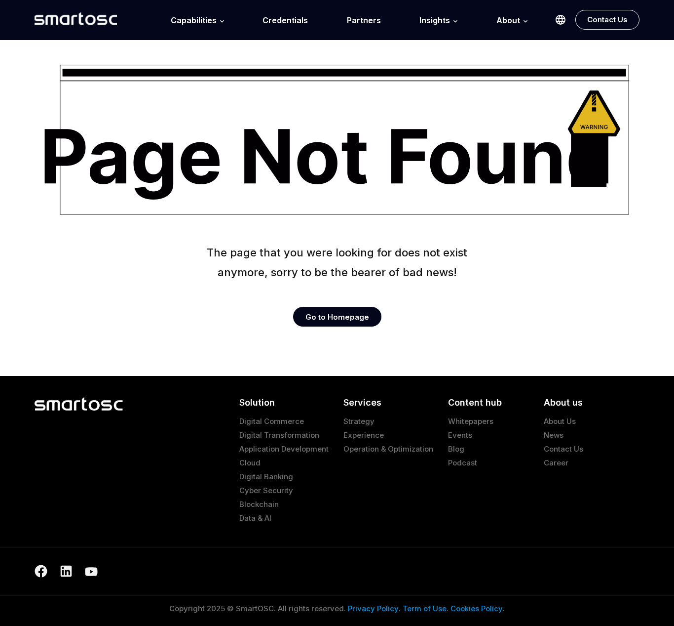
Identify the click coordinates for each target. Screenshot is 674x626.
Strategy (358, 421)
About (508, 20)
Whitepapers (470, 421)
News (553, 435)
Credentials (285, 20)
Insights (434, 20)
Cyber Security (266, 490)
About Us (560, 421)
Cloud (250, 462)
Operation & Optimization (388, 449)
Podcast (462, 462)
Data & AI (255, 518)
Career (556, 462)
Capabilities (194, 20)
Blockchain (259, 504)
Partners (364, 20)
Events (460, 435)
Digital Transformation (279, 435)
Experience (363, 435)
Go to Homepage (337, 317)
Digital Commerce (271, 421)
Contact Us (607, 19)
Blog (456, 449)
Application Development (284, 449)
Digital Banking (266, 476)
